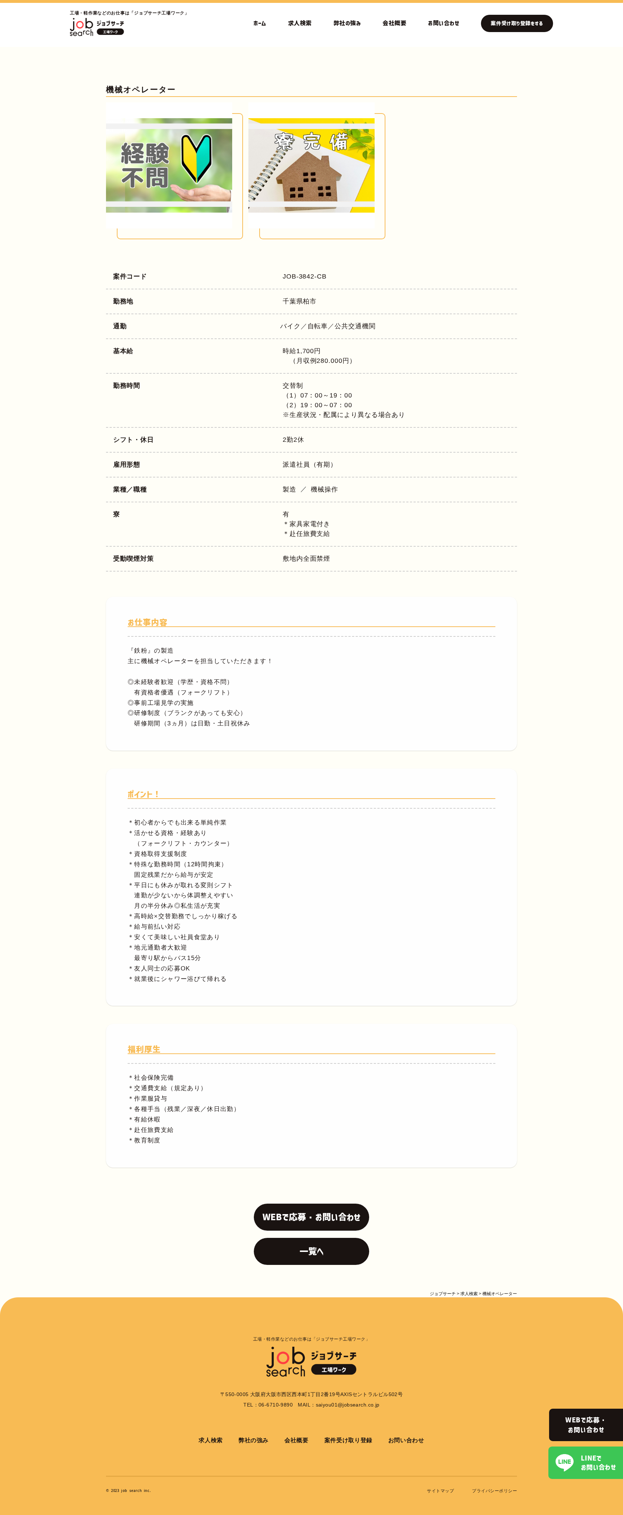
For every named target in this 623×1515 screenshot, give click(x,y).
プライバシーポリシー (494, 1490)
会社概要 (394, 23)
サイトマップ (440, 1490)
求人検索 (300, 23)
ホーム (259, 23)
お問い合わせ (443, 23)
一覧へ (312, 1251)
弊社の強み (347, 23)
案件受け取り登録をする (517, 23)
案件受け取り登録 (348, 1440)
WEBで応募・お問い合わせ (586, 1425)
